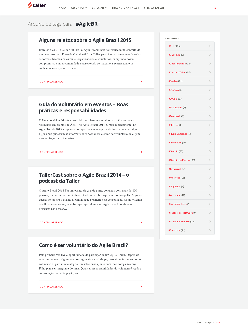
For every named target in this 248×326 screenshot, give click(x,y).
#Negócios (175, 186)
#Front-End (175, 142)
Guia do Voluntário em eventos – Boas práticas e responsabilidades (83, 107)
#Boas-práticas (177, 63)
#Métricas (174, 177)
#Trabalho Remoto (179, 221)
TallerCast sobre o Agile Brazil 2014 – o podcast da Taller (84, 177)
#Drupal (173, 98)
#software (174, 195)
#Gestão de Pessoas (180, 160)
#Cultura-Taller (177, 72)
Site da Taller (154, 7)
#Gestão (173, 151)
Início (62, 7)
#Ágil (171, 46)
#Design (173, 81)
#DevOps (174, 89)
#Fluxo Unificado (178, 133)
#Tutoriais (174, 230)
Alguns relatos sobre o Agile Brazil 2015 (85, 40)
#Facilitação (175, 107)
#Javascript (175, 168)
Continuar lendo (51, 81)
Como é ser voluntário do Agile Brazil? (83, 245)
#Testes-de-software (181, 212)
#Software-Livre (178, 203)
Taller (217, 322)
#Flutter (173, 125)
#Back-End (175, 54)
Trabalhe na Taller (125, 7)
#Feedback (175, 116)
